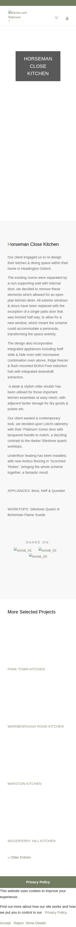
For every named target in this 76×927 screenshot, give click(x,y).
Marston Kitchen (25, 784)
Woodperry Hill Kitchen (32, 841)
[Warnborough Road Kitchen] (37, 702)
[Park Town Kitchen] (37, 645)
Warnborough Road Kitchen (36, 726)
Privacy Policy (38, 882)
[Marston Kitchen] (37, 759)
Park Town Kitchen (26, 669)
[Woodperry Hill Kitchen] (37, 816)
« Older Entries (19, 857)
